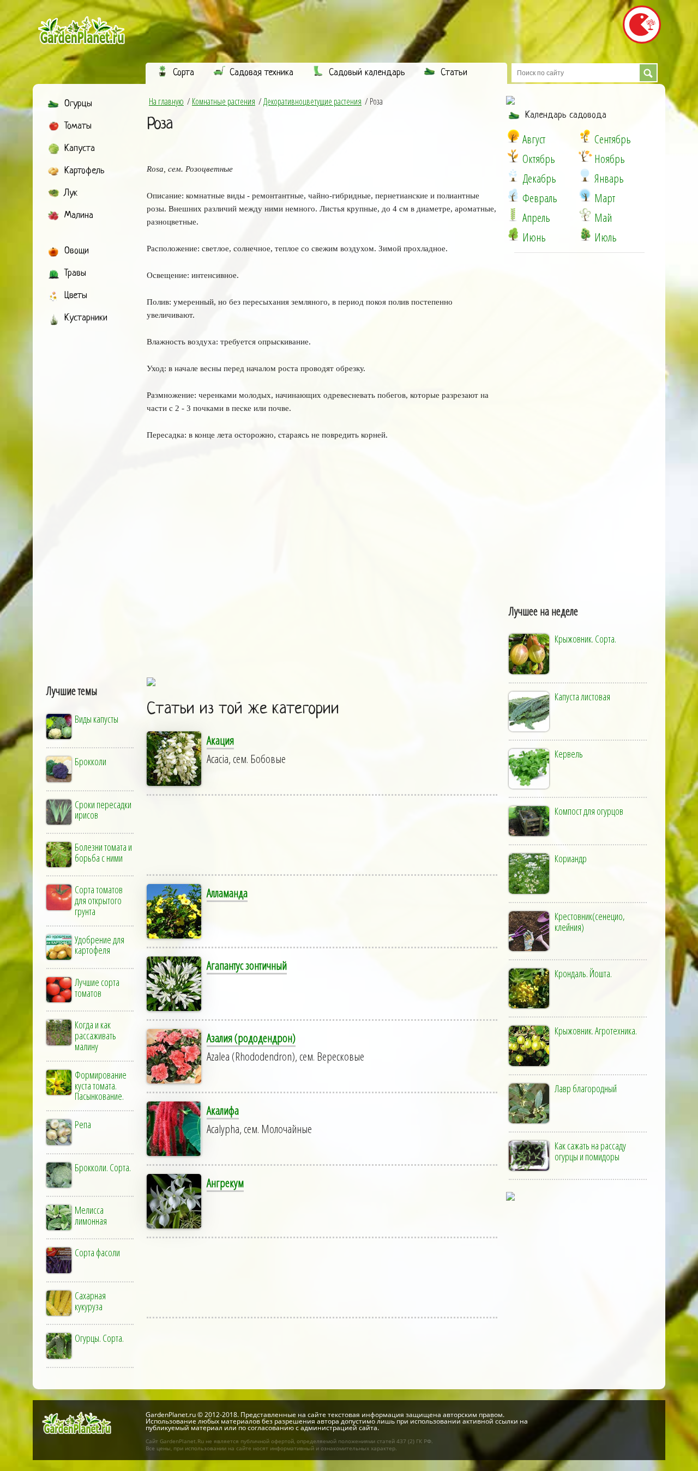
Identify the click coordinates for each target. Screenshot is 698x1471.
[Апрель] (513, 215)
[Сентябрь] (585, 136)
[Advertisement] (91, 494)
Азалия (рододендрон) (251, 1037)
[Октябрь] (513, 156)
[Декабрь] (513, 175)
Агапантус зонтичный (247, 965)
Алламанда (227, 892)
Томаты (78, 126)
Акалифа (223, 1110)
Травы (75, 273)
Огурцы (78, 104)
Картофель (84, 171)
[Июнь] (513, 234)
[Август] (513, 136)
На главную (166, 101)
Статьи (454, 73)
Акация (220, 740)
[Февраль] (513, 195)
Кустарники (85, 318)
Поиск (648, 72)
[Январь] (585, 175)
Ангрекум (225, 1182)
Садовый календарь (367, 73)
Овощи (76, 251)
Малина (78, 215)
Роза (159, 124)
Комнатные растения (223, 101)
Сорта (183, 73)
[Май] (585, 215)
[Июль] (585, 234)
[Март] (585, 195)
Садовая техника (261, 73)
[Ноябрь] (585, 156)
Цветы (75, 295)
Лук (70, 193)
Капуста (79, 148)
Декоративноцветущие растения (312, 101)
